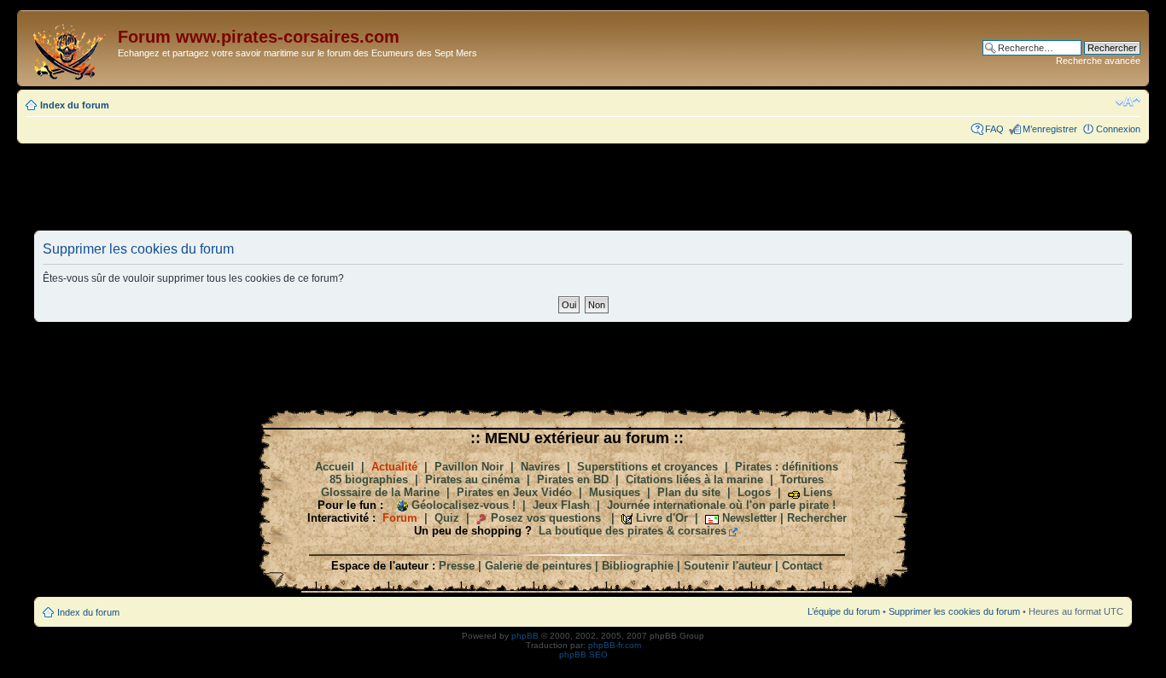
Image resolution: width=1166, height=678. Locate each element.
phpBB (525, 635)
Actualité (394, 466)
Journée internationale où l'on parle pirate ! (721, 505)
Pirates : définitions (786, 466)
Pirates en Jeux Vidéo (514, 492)
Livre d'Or (662, 517)
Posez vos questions (546, 517)
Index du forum (74, 105)
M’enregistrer (1050, 129)
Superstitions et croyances (647, 466)
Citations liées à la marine (694, 479)
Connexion (1118, 129)
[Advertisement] (583, 186)
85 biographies (368, 479)
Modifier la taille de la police (1128, 101)
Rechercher (817, 517)
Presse (457, 565)
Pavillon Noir (469, 466)
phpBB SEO (583, 654)
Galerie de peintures (538, 565)
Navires (540, 466)
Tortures (802, 479)
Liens (817, 492)
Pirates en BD (573, 479)
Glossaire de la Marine (380, 492)
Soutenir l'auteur (728, 565)
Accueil (334, 466)
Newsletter (749, 517)
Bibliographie (637, 565)
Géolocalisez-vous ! (463, 505)
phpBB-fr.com (614, 645)
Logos (754, 492)
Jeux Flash (561, 505)
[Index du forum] (69, 48)
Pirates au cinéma (472, 479)
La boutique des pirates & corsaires (632, 530)
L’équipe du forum (843, 611)
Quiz (446, 517)
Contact (802, 565)
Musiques (614, 492)
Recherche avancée (1098, 61)
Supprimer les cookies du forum (954, 611)
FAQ (994, 129)
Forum (399, 517)
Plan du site (688, 492)
